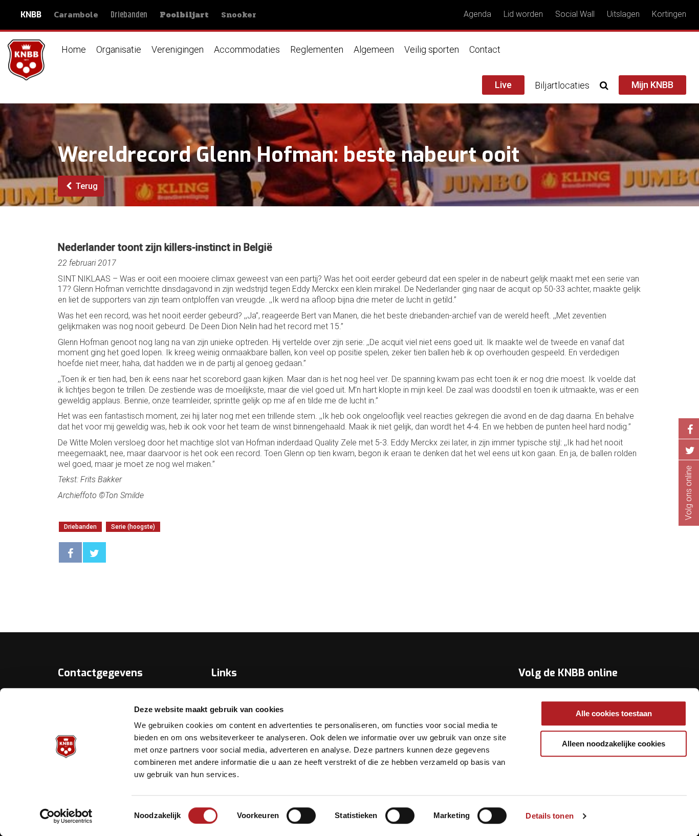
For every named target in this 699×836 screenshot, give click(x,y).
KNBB (30, 14)
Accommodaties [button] (247, 49)
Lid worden (523, 14)
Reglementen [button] (316, 49)
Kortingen (669, 14)
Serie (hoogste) (133, 526)
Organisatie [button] (118, 49)
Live (503, 84)
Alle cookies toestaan (614, 713)
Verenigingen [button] (177, 49)
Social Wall (575, 14)
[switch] (301, 815)
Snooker (238, 14)
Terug (86, 186)
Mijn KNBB (652, 84)
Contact (484, 49)
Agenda (477, 14)
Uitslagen (623, 14)
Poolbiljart (184, 15)
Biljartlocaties (562, 85)
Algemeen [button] (374, 49)
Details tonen (549, 815)
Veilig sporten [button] (431, 49)
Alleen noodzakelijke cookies (613, 743)
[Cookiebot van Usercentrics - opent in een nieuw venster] (66, 816)
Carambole (76, 14)
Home (73, 49)
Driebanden (129, 15)
